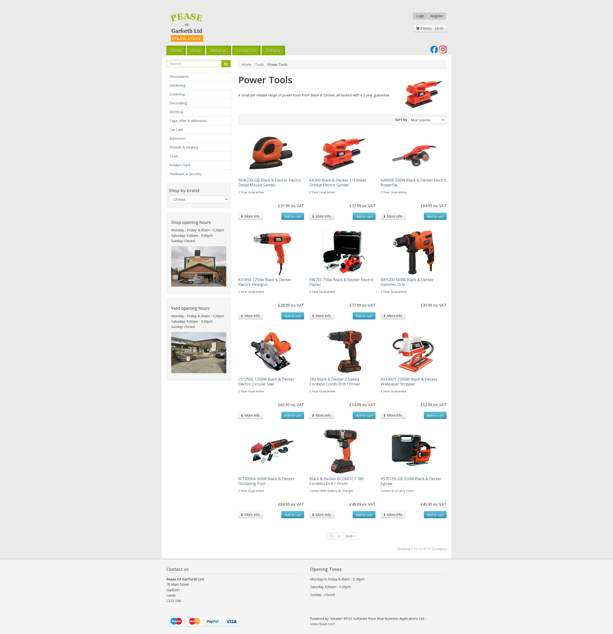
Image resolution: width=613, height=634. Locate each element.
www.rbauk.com (322, 624)
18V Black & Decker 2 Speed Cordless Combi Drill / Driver (334, 382)
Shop (196, 50)
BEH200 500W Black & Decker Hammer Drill (407, 282)
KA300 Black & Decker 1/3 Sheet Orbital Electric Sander (337, 183)
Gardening (177, 85)
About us (218, 50)
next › (350, 536)
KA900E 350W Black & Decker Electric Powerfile (414, 183)
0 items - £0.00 (431, 28)
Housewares (179, 76)
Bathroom (178, 138)
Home (176, 50)
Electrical (176, 112)
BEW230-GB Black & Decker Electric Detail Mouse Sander (269, 183)
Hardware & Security (185, 174)
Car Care (176, 129)
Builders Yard (180, 165)
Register (437, 16)
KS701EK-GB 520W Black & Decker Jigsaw (411, 481)
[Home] (186, 27)
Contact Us (246, 50)
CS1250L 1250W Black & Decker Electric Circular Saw (266, 382)
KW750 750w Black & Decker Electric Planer (341, 282)
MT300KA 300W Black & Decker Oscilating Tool (266, 481)
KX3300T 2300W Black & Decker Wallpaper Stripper (409, 382)
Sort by (401, 119)
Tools (174, 156)
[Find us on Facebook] (434, 49)
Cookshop (177, 94)
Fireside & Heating (184, 147)
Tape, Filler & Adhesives (188, 120)
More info (251, 216)
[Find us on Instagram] (443, 49)
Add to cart (292, 216)
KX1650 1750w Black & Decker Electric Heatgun (265, 282)
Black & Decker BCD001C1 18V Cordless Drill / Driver (336, 481)
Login (420, 16)
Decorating (178, 103)
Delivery (273, 50)
